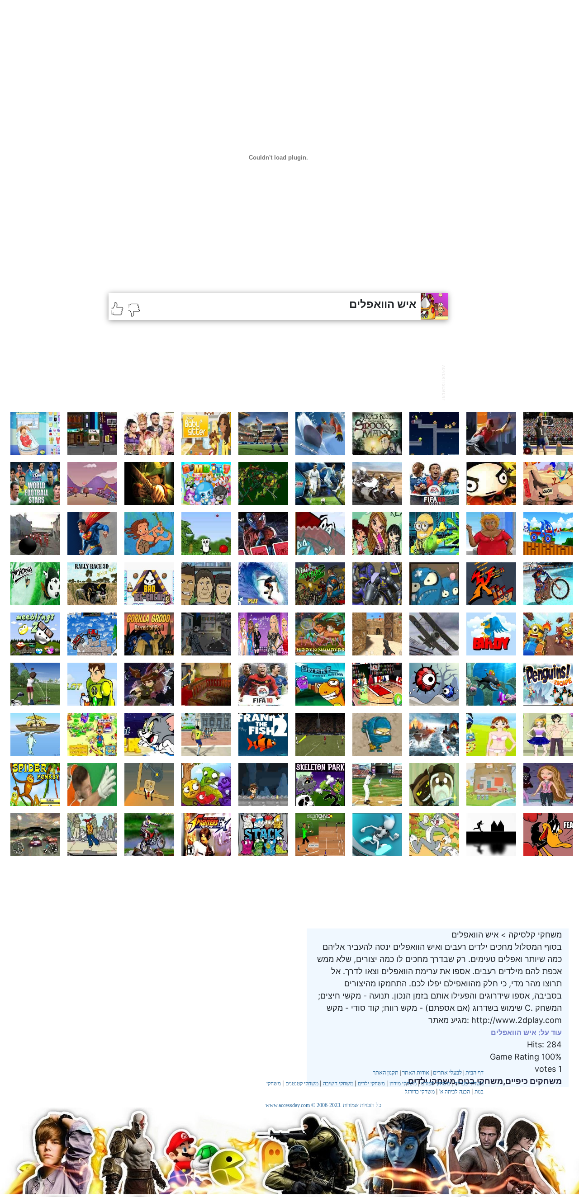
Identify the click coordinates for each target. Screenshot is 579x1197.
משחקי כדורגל (420, 1092)
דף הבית (474, 1072)
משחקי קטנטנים (301, 1083)
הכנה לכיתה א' (454, 1092)
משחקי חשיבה (338, 1083)
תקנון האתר (386, 1072)
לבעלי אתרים (447, 1072)
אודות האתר (415, 1072)
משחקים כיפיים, (532, 1081)
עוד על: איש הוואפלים (526, 1032)
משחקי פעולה (469, 1083)
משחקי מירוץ (403, 1083)
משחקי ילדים (371, 1083)
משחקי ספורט (435, 1083)
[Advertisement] (273, 382)
